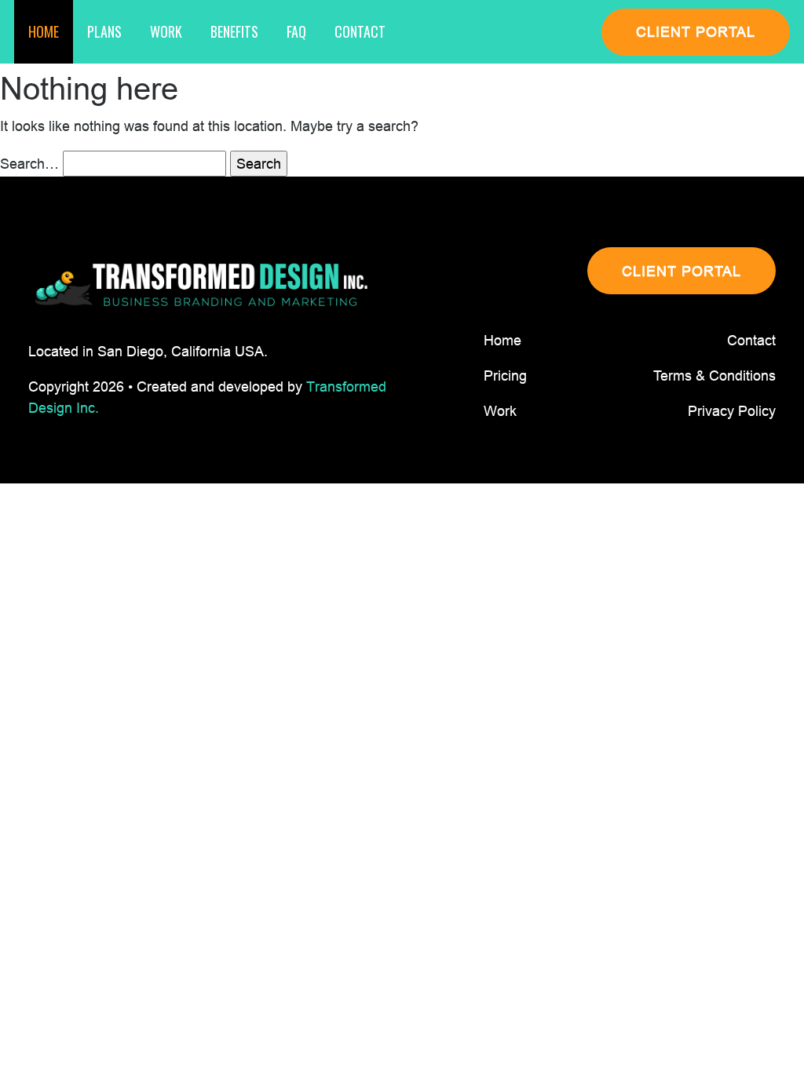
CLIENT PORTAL (695, 32)
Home (43, 31)
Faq (296, 31)
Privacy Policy (732, 411)
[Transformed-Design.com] (201, 285)
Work (166, 31)
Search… (29, 163)
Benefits (234, 31)
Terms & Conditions (714, 375)
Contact (360, 31)
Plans (104, 31)
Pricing (505, 375)
